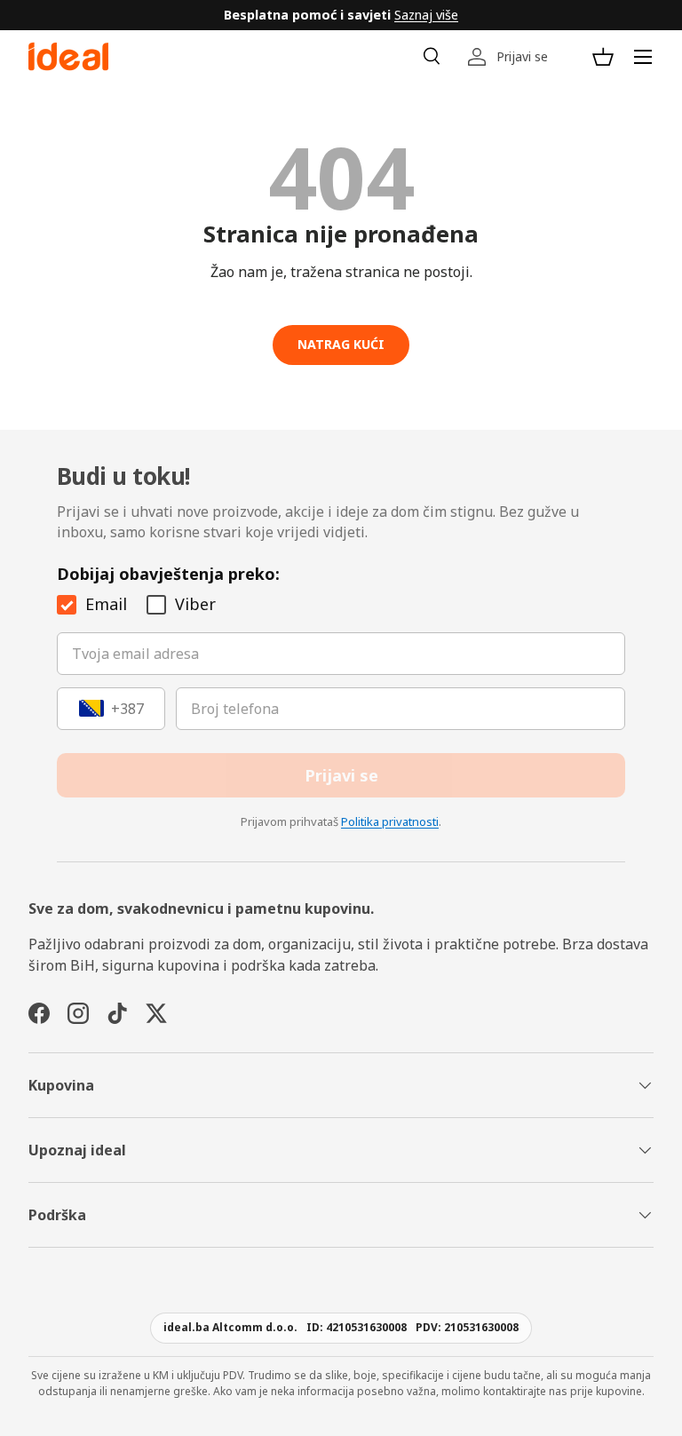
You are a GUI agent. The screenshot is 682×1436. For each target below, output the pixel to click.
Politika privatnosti (390, 821)
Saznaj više (426, 14)
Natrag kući (341, 344)
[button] (603, 57)
